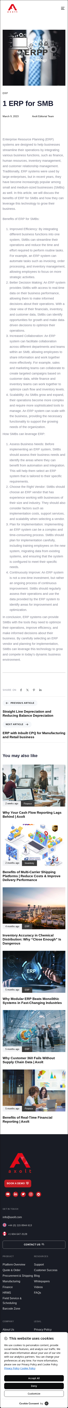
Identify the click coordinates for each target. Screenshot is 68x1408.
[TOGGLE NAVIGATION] (57, 8)
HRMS (7, 1292)
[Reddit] (38, 1194)
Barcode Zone (11, 1308)
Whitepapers (42, 1281)
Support (39, 1264)
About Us (8, 1329)
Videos (38, 1287)
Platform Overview (14, 1264)
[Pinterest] (34, 690)
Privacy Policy (43, 1329)
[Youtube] (7, 1194)
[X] (27, 690)
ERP (5, 93)
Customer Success (45, 1270)
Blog (37, 1275)
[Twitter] (23, 1194)
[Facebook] (21, 690)
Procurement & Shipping (18, 1275)
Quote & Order (11, 1270)
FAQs (37, 1292)
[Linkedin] (40, 690)
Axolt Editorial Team (43, 116)
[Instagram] (30, 1194)
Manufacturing (11, 1281)
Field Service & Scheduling (12, 1300)
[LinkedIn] (15, 1194)
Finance (8, 1287)
